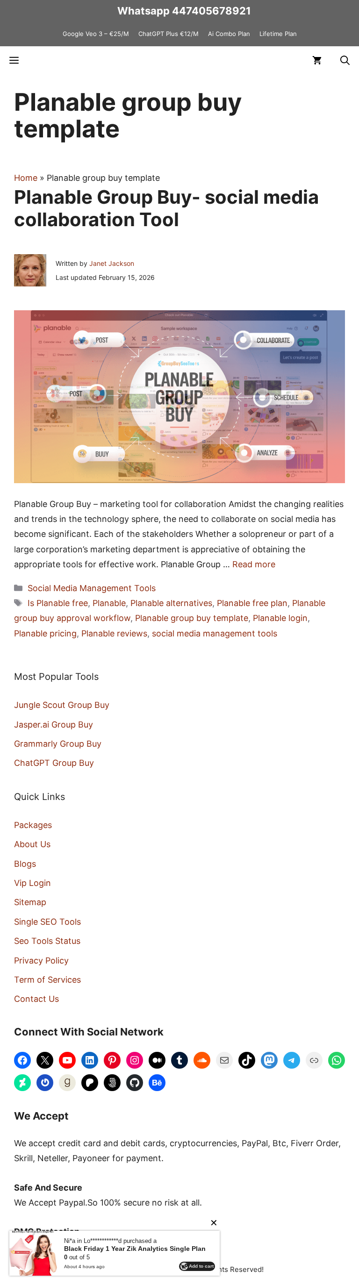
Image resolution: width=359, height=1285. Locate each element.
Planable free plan (252, 603)
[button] (345, 60)
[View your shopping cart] (317, 60)
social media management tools (214, 633)
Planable (109, 603)
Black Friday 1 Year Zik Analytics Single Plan (135, 1248)
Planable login (280, 618)
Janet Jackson (111, 263)
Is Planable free (58, 603)
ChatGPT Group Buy (54, 763)
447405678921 (211, 11)
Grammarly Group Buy (57, 744)
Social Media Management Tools (92, 588)
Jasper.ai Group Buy (53, 724)
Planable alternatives (171, 603)
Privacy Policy (41, 960)
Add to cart (201, 1266)
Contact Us (36, 999)
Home (25, 178)
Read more (253, 564)
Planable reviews (114, 633)
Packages (33, 825)
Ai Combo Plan (229, 33)
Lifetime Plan (278, 33)
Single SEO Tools (47, 922)
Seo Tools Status (47, 941)
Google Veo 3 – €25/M (96, 33)
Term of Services (47, 980)
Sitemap (30, 902)
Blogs (25, 864)
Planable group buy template (191, 618)
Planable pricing (45, 633)
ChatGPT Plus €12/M (168, 33)
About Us (32, 844)
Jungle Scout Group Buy (61, 705)
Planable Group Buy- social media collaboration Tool (166, 208)
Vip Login (32, 883)
